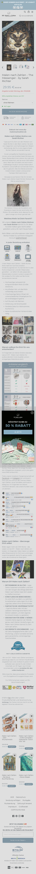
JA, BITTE (18, 432)
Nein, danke (18, 438)
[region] (18, 5)
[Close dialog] (32, 413)
